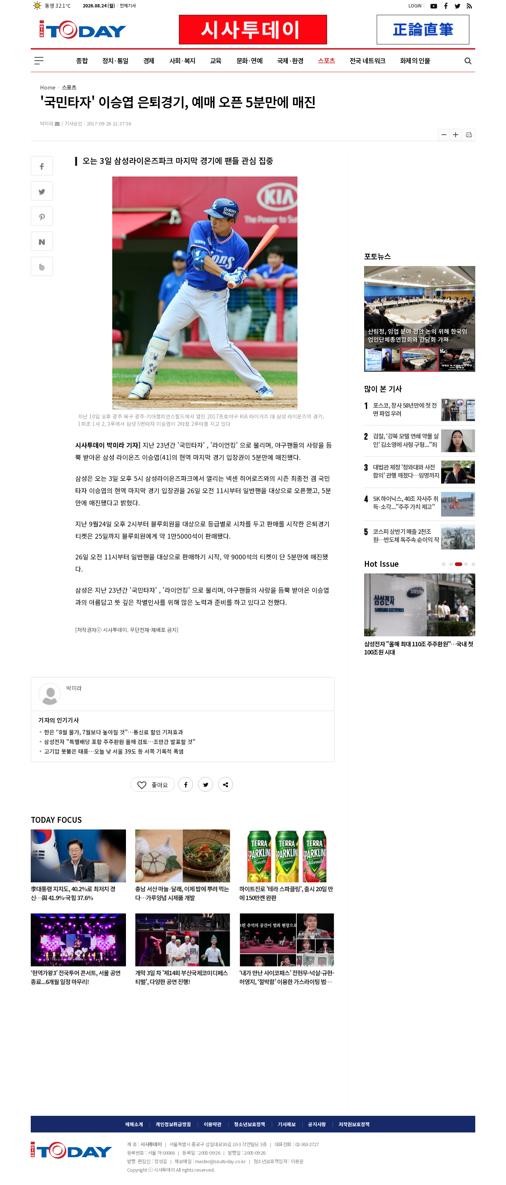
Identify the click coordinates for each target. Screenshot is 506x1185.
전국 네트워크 (367, 60)
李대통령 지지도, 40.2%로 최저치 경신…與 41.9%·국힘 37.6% (73, 892)
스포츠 (326, 60)
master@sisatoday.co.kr (220, 1161)
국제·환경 (290, 60)
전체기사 (128, 5)
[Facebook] (446, 5)
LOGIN (415, 5)
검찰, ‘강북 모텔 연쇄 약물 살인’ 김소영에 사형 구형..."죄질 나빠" (406, 440)
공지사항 (317, 1124)
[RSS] (469, 5)
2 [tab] (452, 564)
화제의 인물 (415, 60)
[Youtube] (434, 5)
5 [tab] (474, 564)
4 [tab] (467, 564)
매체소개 (134, 1124)
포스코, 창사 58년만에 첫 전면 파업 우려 (405, 409)
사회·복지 (182, 60)
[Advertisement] (182, 1056)
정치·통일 (115, 60)
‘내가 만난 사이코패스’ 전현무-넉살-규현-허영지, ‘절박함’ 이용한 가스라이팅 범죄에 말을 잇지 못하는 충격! (286, 976)
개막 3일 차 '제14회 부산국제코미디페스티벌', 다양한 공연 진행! (181, 976)
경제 (148, 60)
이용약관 (213, 1124)
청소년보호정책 (249, 1124)
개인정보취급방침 (173, 1124)
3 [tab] (459, 564)
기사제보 (287, 1124)
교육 (216, 60)
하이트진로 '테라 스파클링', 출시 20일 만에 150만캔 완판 (286, 892)
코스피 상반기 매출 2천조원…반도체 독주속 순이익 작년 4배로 (406, 535)
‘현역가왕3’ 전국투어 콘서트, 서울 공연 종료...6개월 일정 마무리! (75, 976)
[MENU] (38, 60)
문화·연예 (249, 60)
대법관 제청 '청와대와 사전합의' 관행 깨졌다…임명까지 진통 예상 (406, 471)
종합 (81, 60)
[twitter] (457, 5)
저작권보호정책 (354, 1124)
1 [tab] (444, 564)
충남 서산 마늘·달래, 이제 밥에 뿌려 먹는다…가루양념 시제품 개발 (182, 892)
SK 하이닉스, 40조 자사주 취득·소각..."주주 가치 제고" (405, 502)
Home (48, 87)
